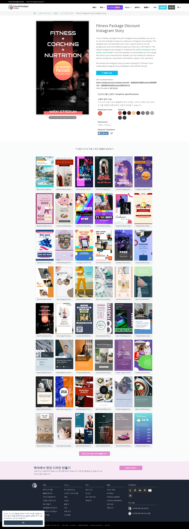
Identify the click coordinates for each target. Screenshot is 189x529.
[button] (102, 7)
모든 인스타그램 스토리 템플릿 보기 (94, 454)
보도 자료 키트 (91, 497)
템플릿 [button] (146, 7)
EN (111, 88)
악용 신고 (110, 508)
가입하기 (163, 7)
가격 (154, 7)
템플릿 (56, 13)
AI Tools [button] (113, 7)
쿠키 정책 (25, 516)
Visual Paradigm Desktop (34, 2)
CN (116, 88)
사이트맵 (67, 515)
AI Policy (110, 493)
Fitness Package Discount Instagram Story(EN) (112, 82)
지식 (65, 508)
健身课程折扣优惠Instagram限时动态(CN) (115, 85)
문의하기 (89, 500)
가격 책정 (46, 515)
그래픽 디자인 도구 (44, 13)
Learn (66, 500)
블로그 (66, 504)
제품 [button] (93, 7)
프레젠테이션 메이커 (50, 508)
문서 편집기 (47, 504)
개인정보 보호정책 (113, 497)
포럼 (65, 497)
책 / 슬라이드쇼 (69, 490)
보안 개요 (110, 504)
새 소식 (88, 493)
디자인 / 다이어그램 (71, 493)
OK (23, 523)
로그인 (171, 7)
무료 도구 (67, 511)
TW (114, 88)
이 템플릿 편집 (107, 73)
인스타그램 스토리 (67, 13)
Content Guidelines (114, 500)
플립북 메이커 (47, 493)
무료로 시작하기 (130, 468)
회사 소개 (89, 490)
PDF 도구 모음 (48, 490)
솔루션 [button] (137, 7)
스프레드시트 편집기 (50, 511)
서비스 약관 (111, 490)
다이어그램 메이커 (49, 497)
